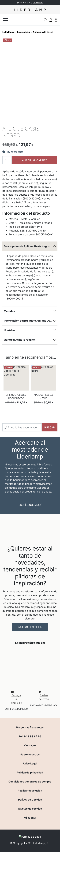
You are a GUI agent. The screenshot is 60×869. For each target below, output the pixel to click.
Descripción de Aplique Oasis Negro (26, 246)
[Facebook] (33, 121)
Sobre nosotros (30, 754)
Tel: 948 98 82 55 (30, 736)
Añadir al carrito (34, 160)
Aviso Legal (30, 763)
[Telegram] (43, 121)
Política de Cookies (30, 799)
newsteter (38, 2)
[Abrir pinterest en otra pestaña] (48, 651)
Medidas (9, 311)
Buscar (49, 427)
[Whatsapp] (38, 121)
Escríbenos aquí (30, 505)
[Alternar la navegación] (5, 19)
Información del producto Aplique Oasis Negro (30, 320)
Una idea (9, 330)
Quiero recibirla (30, 627)
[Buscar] (45, 20)
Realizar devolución (30, 790)
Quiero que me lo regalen (19, 339)
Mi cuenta (30, 817)
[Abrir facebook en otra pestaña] (12, 651)
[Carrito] (56, 20)
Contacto (30, 745)
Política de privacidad (30, 772)
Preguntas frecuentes (30, 727)
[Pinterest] (49, 121)
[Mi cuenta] (50, 20)
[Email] (54, 121)
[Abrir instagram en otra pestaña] (30, 651)
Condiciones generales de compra (29, 781)
